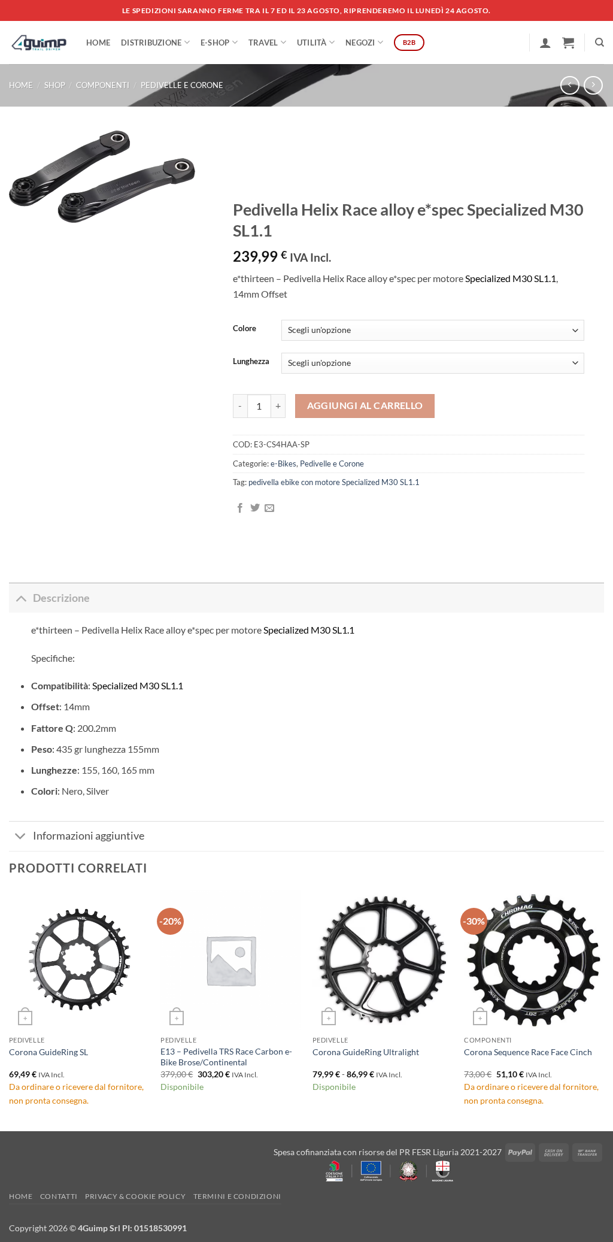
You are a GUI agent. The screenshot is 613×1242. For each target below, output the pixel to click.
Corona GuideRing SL (48, 1052)
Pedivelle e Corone (182, 85)
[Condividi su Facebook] (240, 508)
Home (98, 42)
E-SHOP (215, 42)
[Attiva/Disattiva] (20, 598)
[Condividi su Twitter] (255, 508)
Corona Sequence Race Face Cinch (528, 1052)
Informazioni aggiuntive (88, 835)
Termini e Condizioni (237, 1196)
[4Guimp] (38, 42)
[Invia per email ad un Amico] (269, 508)
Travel (263, 42)
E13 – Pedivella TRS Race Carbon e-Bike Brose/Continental (226, 1057)
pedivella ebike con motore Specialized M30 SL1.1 (334, 482)
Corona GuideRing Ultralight (365, 1052)
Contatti (59, 1196)
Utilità (312, 42)
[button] (545, 42)
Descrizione (61, 598)
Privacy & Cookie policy (135, 1196)
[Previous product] (593, 85)
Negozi (360, 42)
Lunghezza (251, 362)
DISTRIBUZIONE (151, 42)
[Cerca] (599, 42)
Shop (54, 85)
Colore (244, 329)
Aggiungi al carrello (365, 405)
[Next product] (569, 85)
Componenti (102, 85)
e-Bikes (283, 463)
